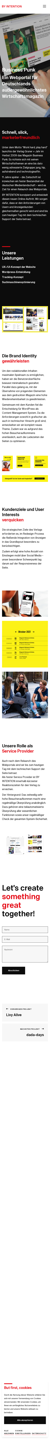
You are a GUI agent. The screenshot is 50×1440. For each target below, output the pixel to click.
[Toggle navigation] (44, 7)
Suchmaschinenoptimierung (18, 282)
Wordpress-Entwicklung (16, 272)
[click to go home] (12, 7)
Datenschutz (39, 1433)
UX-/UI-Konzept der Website (19, 267)
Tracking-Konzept (12, 277)
